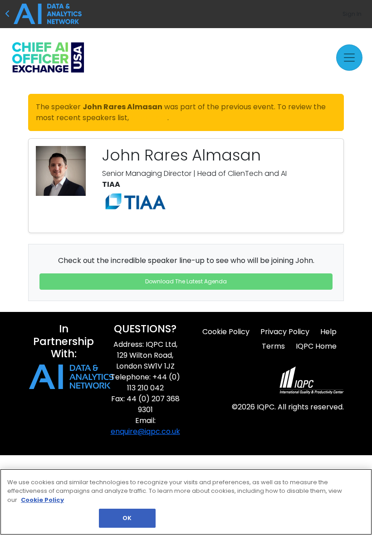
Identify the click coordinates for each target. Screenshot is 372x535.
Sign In (352, 14)
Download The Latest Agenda (186, 281)
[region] (186, 502)
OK (127, 518)
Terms (273, 346)
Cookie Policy (226, 331)
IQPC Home (316, 346)
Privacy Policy (284, 331)
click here (149, 117)
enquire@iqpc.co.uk (145, 431)
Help (328, 331)
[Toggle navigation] (349, 57)
